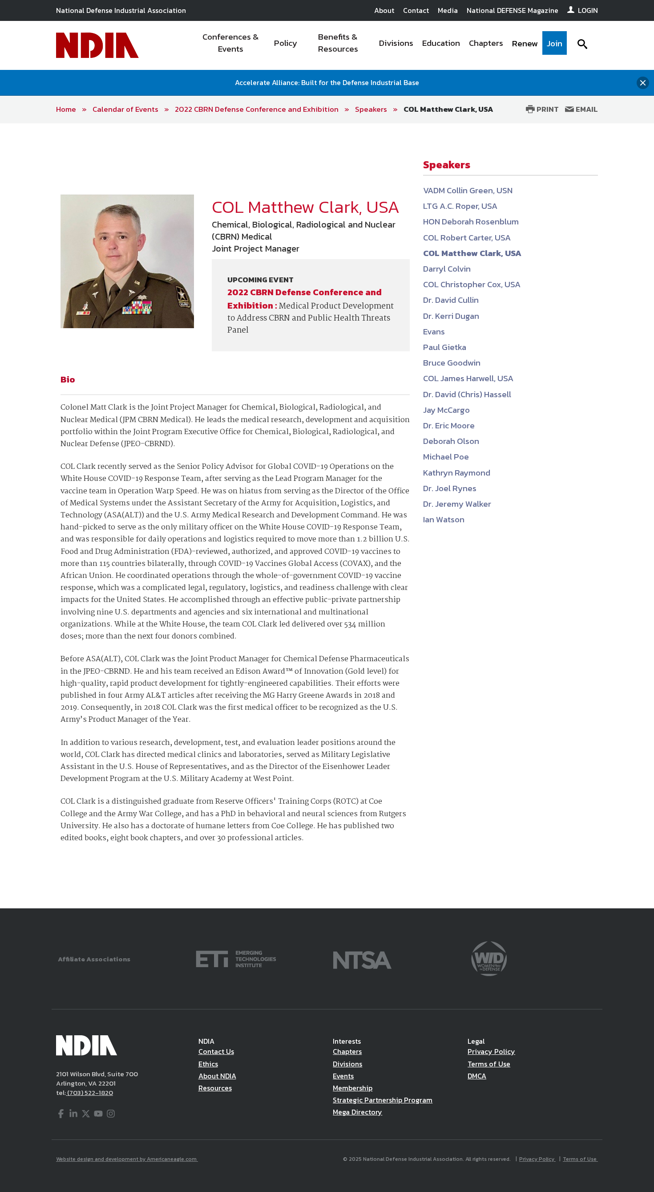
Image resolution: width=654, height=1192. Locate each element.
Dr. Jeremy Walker (457, 503)
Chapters (347, 1051)
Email (586, 109)
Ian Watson (443, 519)
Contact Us (216, 1051)
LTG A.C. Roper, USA (460, 205)
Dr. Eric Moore (449, 425)
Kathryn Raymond (456, 472)
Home (66, 109)
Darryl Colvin (447, 268)
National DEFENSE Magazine (512, 10)
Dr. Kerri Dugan (451, 315)
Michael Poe (446, 456)
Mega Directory (357, 1112)
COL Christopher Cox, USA (472, 284)
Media (448, 10)
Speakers (371, 109)
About (384, 10)
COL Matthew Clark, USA (448, 109)
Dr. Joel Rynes (449, 488)
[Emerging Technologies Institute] (236, 958)
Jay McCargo (446, 409)
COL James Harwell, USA (468, 378)
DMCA (477, 1075)
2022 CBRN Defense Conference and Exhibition (257, 109)
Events (343, 1075)
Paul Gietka (444, 347)
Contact (416, 10)
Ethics (208, 1063)
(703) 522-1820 (89, 1092)
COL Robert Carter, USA (467, 237)
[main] (327, 516)
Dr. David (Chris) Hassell (467, 394)
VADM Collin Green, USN (468, 190)
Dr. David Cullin (451, 299)
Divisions (347, 1063)
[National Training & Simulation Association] (362, 958)
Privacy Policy (491, 1051)
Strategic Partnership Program (382, 1099)
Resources (215, 1087)
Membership (352, 1087)
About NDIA (217, 1075)
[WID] (489, 958)
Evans (434, 331)
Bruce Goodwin (451, 362)
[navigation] (379, 45)
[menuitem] (231, 45)
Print (547, 109)
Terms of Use (489, 1063)
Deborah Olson (451, 441)
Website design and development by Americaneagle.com (127, 1159)
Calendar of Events (125, 109)
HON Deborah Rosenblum (471, 221)
